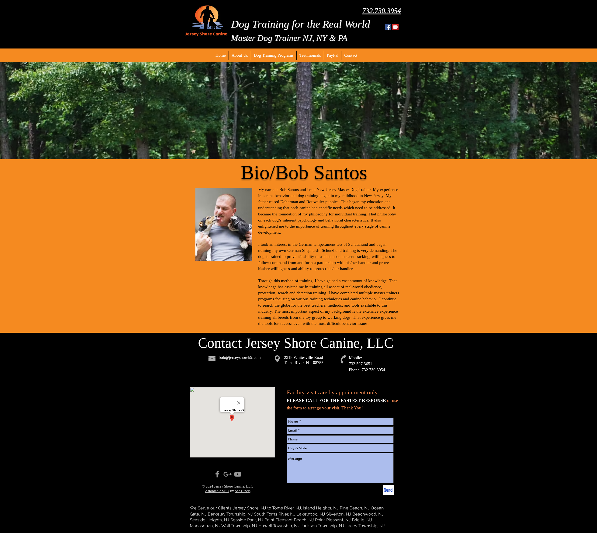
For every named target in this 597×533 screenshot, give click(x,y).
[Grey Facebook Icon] (217, 474)
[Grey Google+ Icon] (227, 474)
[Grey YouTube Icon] (237, 474)
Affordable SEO (217, 491)
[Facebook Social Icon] (388, 27)
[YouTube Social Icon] (395, 27)
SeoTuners (242, 491)
